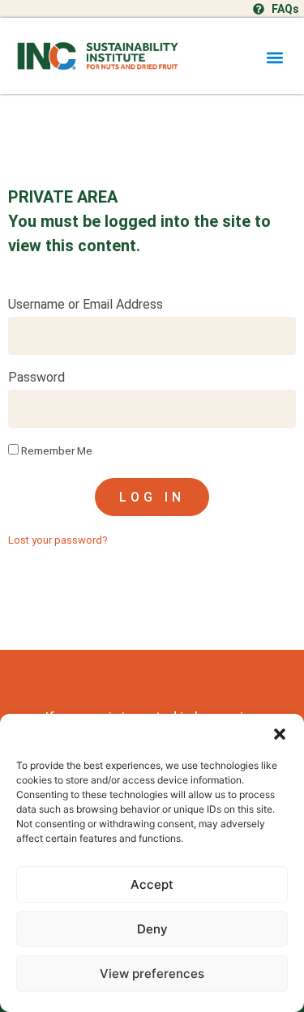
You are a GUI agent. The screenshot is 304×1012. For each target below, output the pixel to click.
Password (36, 378)
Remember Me (55, 450)
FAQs (285, 8)
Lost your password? (58, 540)
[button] (280, 734)
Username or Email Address (85, 305)
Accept (152, 884)
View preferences (152, 973)
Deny (152, 929)
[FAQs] (258, 9)
